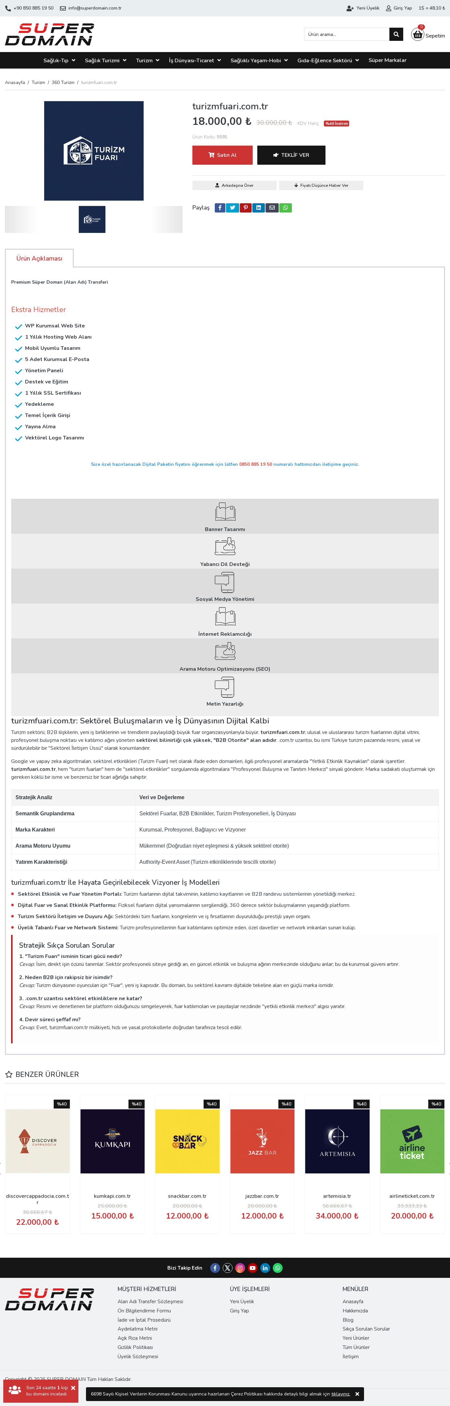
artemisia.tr (337, 1196)
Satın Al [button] (227, 155)
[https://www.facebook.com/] (215, 1268)
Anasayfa (15, 82)
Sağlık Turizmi (102, 60)
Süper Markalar (388, 60)
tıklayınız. (340, 1394)
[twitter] (232, 207)
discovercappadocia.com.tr (37, 1199)
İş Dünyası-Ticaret (191, 60)
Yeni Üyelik (242, 1301)
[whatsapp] (285, 207)
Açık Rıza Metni (135, 1338)
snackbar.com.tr (187, 1196)
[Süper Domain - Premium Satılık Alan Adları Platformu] (49, 34)
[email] (272, 207)
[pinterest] (246, 207)
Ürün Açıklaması (39, 258)
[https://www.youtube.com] (253, 1268)
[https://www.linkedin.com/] (265, 1268)
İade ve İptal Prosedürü (144, 1320)
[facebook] (220, 207)
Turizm (144, 60)
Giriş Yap (239, 1311)
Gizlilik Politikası (135, 1347)
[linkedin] (258, 207)
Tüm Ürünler (356, 1347)
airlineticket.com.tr (412, 1196)
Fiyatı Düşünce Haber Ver (324, 185)
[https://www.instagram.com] (240, 1268)
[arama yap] (396, 34)
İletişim (351, 1356)
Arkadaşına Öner (238, 185)
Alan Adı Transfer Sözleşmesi (150, 1301)
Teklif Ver (295, 155)
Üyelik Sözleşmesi (138, 1356)
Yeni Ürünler (356, 1338)
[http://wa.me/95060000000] (278, 1268)
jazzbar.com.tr (262, 1196)
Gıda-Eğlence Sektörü (324, 60)
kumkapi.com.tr (112, 1196)
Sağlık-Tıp (56, 60)
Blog (348, 1320)
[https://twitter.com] (228, 1271)
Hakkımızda (355, 1311)
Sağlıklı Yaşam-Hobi (256, 60)
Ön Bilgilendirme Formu (144, 1311)
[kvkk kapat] (357, 1394)
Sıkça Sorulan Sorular (366, 1329)
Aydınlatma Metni (137, 1329)
